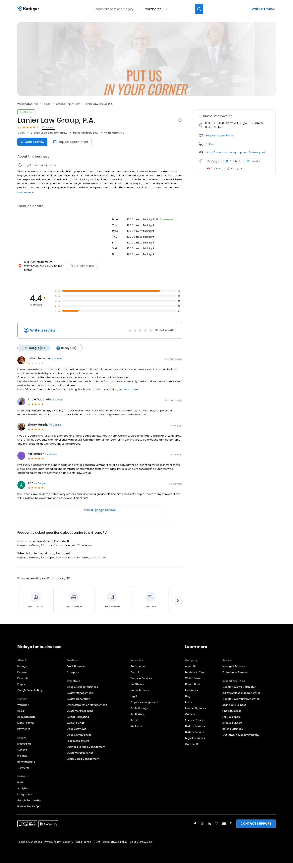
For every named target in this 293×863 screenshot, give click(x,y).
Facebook (235, 161)
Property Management (144, 702)
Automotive (138, 666)
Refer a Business (232, 729)
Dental (135, 672)
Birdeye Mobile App (28, 806)
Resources (191, 690)
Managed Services (233, 666)
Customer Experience (80, 753)
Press (188, 702)
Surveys (22, 749)
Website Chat (75, 723)
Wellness (136, 726)
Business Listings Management (86, 747)
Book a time (192, 684)
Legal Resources (195, 738)
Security (68, 842)
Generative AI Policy (115, 842)
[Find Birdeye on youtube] (224, 823)
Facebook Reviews (78, 741)
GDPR (78, 842)
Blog (188, 696)
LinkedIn (255, 161)
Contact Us (192, 744)
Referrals (22, 678)
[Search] (199, 9)
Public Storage (139, 708)
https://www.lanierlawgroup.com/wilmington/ (235, 152)
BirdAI (20, 782)
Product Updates (195, 708)
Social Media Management (83, 759)
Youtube (215, 168)
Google (215, 161)
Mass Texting (25, 723)
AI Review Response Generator (241, 693)
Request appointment (73, 142)
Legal (134, 696)
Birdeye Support (232, 723)
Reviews (22, 672)
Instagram (237, 168)
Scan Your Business (234, 705)
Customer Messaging (80, 711)
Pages (21, 684)
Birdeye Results (194, 732)
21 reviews (48, 127)
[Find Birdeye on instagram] (216, 823)
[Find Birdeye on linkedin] (209, 823)
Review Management (80, 693)
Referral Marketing (78, 717)
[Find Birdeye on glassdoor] (231, 823)
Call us (209, 144)
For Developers (231, 717)
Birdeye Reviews (195, 726)
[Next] (177, 600)
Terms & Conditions (29, 842)
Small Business (76, 666)
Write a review (263, 9)
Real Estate (138, 714)
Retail (134, 720)
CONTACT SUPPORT (256, 823)
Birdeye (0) (68, 348)
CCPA (96, 842)
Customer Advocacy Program (240, 735)
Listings (22, 666)
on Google (56, 358)
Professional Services (235, 672)
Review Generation (78, 699)
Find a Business (231, 711)
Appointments (26, 717)
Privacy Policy (52, 842)
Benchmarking (26, 761)
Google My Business (79, 735)
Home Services (140, 690)
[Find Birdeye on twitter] (202, 823)
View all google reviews (100, 510)
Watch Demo (193, 678)
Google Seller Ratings (30, 690)
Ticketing (23, 767)
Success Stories (195, 720)
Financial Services (141, 678)
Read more (24, 192)
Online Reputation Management (87, 705)
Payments (23, 729)
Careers (190, 714)
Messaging (24, 743)
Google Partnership (29, 800)
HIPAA (87, 842)
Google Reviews (76, 729)
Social (21, 711)
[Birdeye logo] (28, 9)
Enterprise (73, 672)
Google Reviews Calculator (239, 687)
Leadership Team (195, 672)
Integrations (25, 794)
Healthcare (137, 684)
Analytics (23, 788)
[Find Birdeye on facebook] (195, 823)
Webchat (23, 705)
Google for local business (82, 687)
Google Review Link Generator (240, 699)
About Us (190, 666)
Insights (22, 755)
